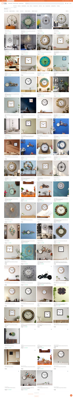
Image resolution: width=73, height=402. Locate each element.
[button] (67, 3)
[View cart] (70, 3)
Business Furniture (16, 3)
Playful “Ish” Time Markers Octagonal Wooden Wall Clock (28, 366)
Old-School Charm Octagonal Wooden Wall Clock (60, 366)
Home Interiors (10, 3)
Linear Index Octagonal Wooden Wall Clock (43, 387)
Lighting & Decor (8, 7)
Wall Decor (12, 7)
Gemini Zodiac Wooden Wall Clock (9, 366)
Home (5, 7)
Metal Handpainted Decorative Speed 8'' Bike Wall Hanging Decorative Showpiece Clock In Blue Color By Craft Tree (45, 284)
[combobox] (10, 0)
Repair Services (21, 3)
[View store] (65, 3)
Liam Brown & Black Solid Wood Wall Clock (10, 387)
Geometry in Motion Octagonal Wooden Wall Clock (60, 387)
